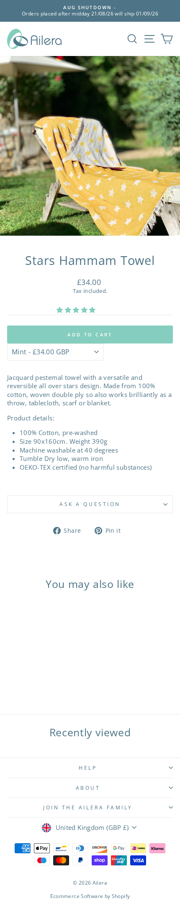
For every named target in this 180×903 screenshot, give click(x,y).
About (88, 787)
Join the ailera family (88, 807)
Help (88, 767)
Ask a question (89, 504)
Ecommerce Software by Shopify (90, 896)
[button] (77, 309)
